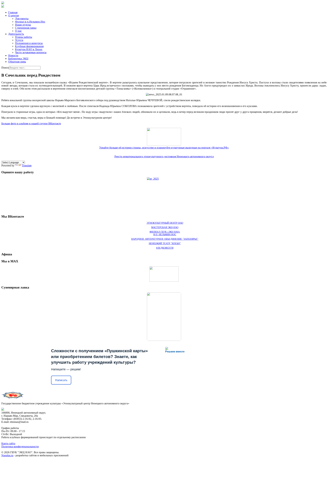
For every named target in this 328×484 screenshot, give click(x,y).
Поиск (5, 67)
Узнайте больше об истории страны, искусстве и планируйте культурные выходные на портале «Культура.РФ (164, 147)
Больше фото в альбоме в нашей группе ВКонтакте (31, 123)
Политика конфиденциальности (20, 446)
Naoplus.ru (7, 455)
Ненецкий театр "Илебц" (165, 243)
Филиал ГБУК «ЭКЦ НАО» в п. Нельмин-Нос (164, 233)
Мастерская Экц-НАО (164, 227)
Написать (61, 380)
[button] (13, 15)
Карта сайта (8, 443)
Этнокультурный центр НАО (165, 223)
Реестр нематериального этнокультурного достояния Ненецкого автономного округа (164, 156)
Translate (27, 165)
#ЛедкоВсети (164, 248)
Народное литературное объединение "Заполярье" (164, 239)
